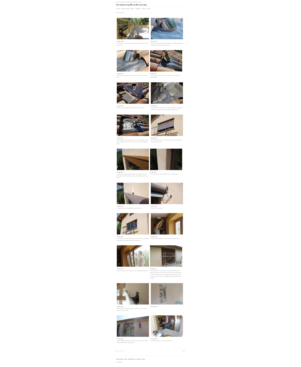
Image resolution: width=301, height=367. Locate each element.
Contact (148, 8)
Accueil (118, 8)
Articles (143, 8)
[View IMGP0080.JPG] (133, 61)
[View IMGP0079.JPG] (166, 61)
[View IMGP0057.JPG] (166, 256)
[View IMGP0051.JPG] (167, 294)
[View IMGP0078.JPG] (133, 93)
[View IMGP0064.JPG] (167, 224)
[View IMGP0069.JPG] (166, 160)
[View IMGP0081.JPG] (167, 29)
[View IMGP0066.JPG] (133, 224)
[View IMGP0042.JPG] (133, 326)
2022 (123, 12)
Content (120, 12)
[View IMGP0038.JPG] (167, 326)
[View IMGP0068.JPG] (133, 194)
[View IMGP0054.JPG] (133, 294)
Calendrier (137, 8)
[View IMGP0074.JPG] (133, 160)
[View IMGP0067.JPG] (167, 194)
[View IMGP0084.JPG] (133, 29)
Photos (132, 8)
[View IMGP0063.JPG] (133, 256)
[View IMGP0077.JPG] (167, 93)
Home (117, 12)
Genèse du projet (125, 8)
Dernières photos (131, 359)
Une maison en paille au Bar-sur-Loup (131, 5)
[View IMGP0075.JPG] (167, 126)
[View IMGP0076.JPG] (133, 126)
